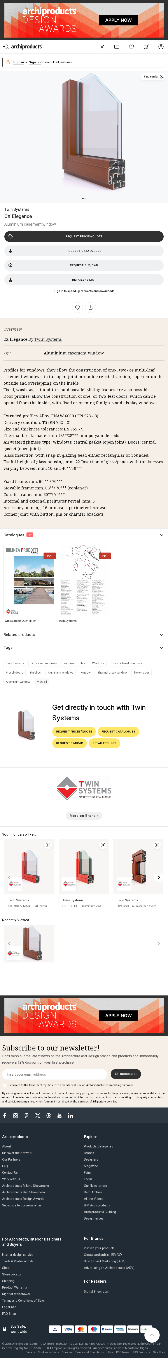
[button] (153, 76)
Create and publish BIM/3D (103, 1254)
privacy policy (80, 1093)
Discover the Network (17, 1153)
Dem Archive (93, 1192)
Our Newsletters (95, 1185)
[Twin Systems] (84, 799)
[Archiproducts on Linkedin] (70, 1115)
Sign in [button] (18, 62)
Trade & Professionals (17, 1261)
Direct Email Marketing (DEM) (105, 1261)
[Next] (159, 877)
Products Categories (98, 1146)
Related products (19, 634)
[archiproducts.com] (26, 46)
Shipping (8, 1281)
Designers (91, 1159)
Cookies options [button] (48, 1352)
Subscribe (128, 1074)
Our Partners (11, 1159)
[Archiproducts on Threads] (49, 1115)
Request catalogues (84, 250)
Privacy (30, 1352)
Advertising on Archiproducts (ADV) (109, 1268)
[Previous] (9, 877)
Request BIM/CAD (84, 265)
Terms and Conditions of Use (94, 1352)
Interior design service (17, 1254)
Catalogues (18, 535)
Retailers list (84, 279)
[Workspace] (116, 46)
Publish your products (99, 1248)
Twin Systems (16, 209)
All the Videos (93, 1199)
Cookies (67, 1352)
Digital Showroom (96, 1291)
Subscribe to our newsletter (21, 1205)
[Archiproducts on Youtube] (59, 1115)
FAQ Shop (9, 1313)
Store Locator (12, 1274)
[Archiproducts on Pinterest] (26, 1115)
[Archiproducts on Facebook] (6, 1115)
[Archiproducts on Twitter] (38, 1115)
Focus (88, 1179)
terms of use (53, 1093)
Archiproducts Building (100, 1212)
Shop (6, 1268)
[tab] (16, 1136)
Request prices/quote (84, 236)
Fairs (87, 1172)
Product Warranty (14, 1287)
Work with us (11, 1179)
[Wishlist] (131, 46)
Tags (8, 647)
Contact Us (10, 1172)
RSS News (123, 1352)
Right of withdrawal (16, 1294)
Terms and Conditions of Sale (23, 1300)
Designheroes (93, 1218)
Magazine (91, 1166)
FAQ (5, 1166)
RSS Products (141, 1352)
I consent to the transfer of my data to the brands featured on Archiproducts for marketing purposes (71, 1085)
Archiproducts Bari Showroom (23, 1192)
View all (42, 681)
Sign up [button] (35, 62)
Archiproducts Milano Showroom (25, 1185)
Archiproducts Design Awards (23, 1199)
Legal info (9, 1307)
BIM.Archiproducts (97, 1205)
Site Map (159, 1352)
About (6, 1146)
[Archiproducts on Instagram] (15, 1115)
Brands (89, 1153)
